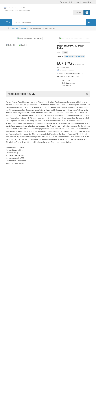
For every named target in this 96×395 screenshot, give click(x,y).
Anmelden (87, 2)
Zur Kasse (64, 2)
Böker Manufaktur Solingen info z (75, 56)
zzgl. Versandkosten (63, 67)
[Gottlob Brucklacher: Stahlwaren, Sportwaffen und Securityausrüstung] (18, 9)
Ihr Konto (75, 2)
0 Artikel (78, 12)
